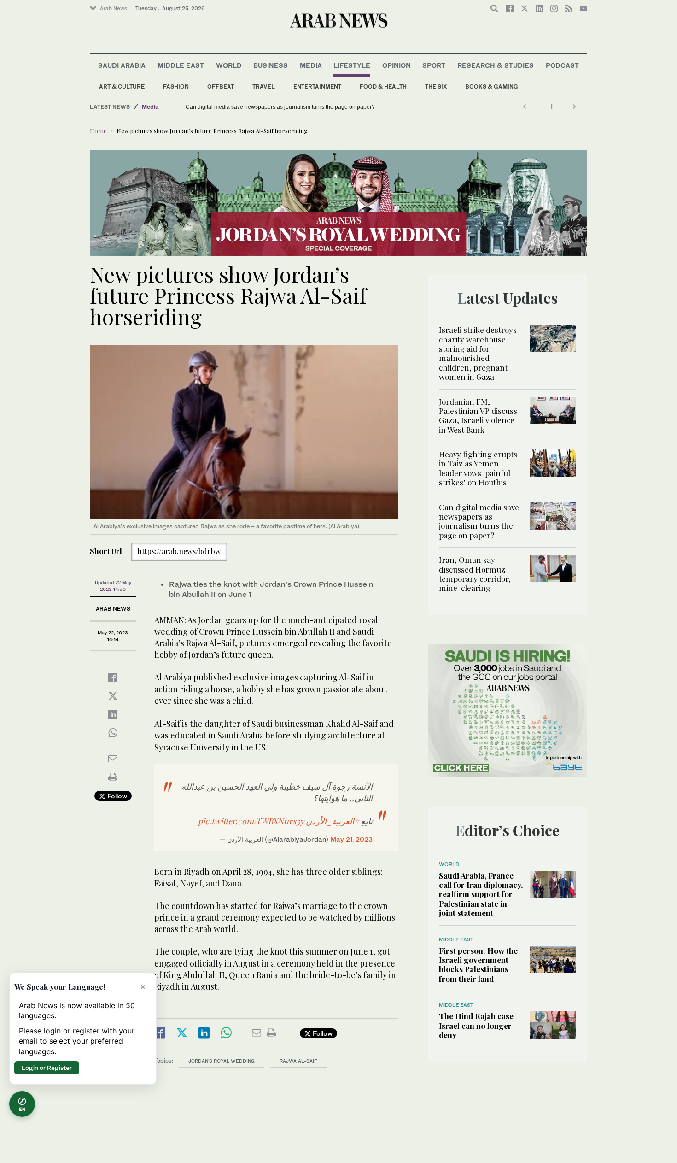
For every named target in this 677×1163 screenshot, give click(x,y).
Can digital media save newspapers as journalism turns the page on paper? (479, 521)
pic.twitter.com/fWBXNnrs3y (251, 820)
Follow (116, 796)
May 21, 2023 (351, 839)
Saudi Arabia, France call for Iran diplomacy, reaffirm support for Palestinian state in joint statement (481, 894)
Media (311, 65)
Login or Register (47, 1067)
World (229, 65)
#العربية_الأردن (332, 820)
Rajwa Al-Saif (298, 1060)
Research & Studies (495, 65)
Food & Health (383, 86)
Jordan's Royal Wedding (221, 1060)
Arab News (113, 8)
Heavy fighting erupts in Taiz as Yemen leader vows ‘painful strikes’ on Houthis (478, 468)
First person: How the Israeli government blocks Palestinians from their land (478, 964)
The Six (436, 86)
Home (98, 131)
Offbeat (220, 86)
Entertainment (317, 86)
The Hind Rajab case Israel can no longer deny (476, 1025)
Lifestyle (351, 65)
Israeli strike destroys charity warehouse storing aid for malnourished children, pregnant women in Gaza (478, 353)
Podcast (562, 65)
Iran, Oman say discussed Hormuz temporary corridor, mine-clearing (262, 107)
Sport (433, 65)
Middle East (181, 65)
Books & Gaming (491, 86)
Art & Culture (122, 86)
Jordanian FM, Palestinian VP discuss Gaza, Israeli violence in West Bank (478, 415)
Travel (263, 86)
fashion (176, 86)
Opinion (396, 65)
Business (270, 65)
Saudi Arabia (122, 65)
